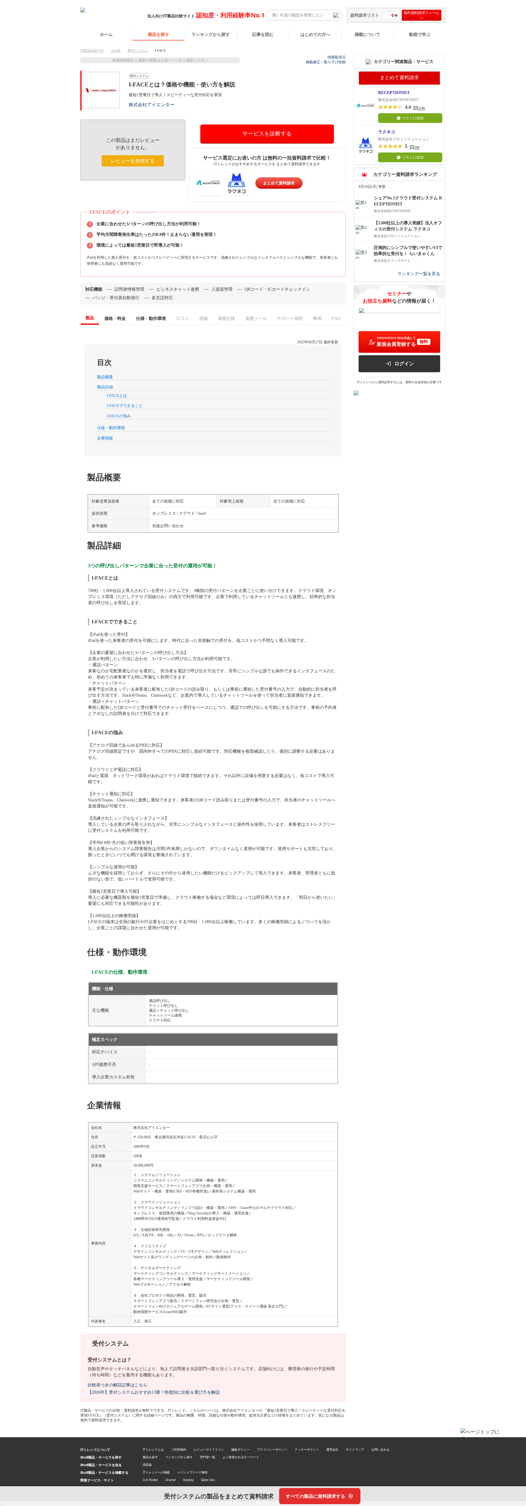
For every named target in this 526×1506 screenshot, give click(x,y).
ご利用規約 (178, 1449)
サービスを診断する (267, 134)
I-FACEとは (117, 395)
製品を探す (158, 34)
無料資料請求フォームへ (421, 15)
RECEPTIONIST (394, 92)
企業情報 (105, 438)
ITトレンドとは (153, 1449)
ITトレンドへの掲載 (156, 1472)
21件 (421, 108)
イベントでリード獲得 (192, 1472)
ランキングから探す (210, 34)
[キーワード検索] (336, 15)
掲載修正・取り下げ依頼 (326, 62)
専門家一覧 (207, 1457)
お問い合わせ (380, 1449)
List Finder (150, 1480)
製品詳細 (105, 387)
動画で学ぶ (419, 34)
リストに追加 (413, 118)
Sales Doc (208, 1480)
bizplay (188, 1480)
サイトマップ (355, 1449)
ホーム (106, 34)
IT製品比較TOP (91, 50)
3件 (417, 147)
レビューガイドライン (209, 1449)
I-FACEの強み (119, 416)
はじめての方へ (315, 34)
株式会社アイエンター (151, 104)
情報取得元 (337, 57)
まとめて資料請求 (279, 183)
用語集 (147, 1464)
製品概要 (105, 377)
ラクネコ (386, 132)
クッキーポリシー (307, 1449)
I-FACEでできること (125, 405)
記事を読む (263, 34)
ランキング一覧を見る (419, 274)
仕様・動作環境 (111, 428)
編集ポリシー (240, 1449)
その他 (115, 50)
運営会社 (332, 1449)
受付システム (138, 50)
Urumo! (170, 1480)
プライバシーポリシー (272, 1449)
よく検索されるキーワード (241, 1457)
